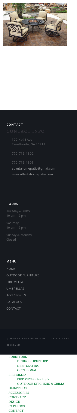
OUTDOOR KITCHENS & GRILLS (41, 384)
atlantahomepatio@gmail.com (33, 168)
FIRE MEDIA (14, 282)
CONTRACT (17, 397)
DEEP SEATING (28, 366)
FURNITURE (18, 357)
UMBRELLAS (15, 288)
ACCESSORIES (16, 295)
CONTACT (13, 308)
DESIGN (14, 402)
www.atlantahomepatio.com (32, 174)
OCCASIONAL (27, 370)
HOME (10, 269)
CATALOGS (14, 302)
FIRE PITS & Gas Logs (33, 379)
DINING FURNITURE (32, 361)
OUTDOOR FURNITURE (22, 275)
